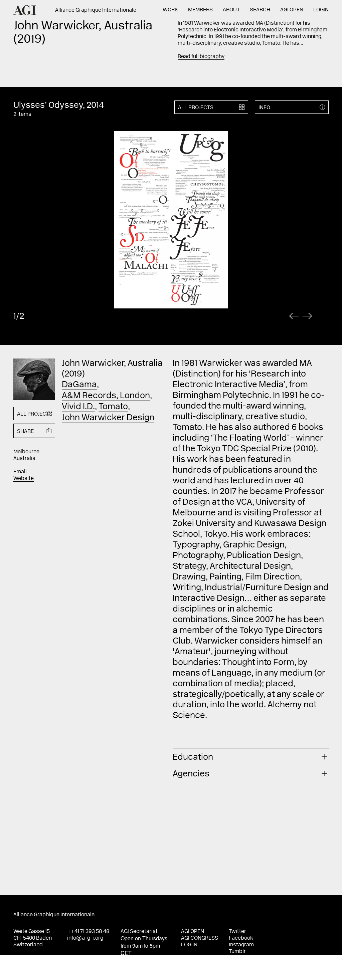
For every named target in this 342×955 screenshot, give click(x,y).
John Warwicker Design (108, 418)
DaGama (79, 385)
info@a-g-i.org (85, 938)
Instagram (241, 945)
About (231, 10)
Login (321, 10)
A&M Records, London (106, 396)
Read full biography (201, 56)
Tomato (113, 407)
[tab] (251, 756)
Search (260, 10)
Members (200, 10)
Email (20, 472)
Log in (189, 945)
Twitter (237, 931)
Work (170, 10)
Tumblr (237, 951)
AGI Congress (199, 938)
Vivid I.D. (78, 407)
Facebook (241, 938)
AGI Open (291, 10)
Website (23, 478)
